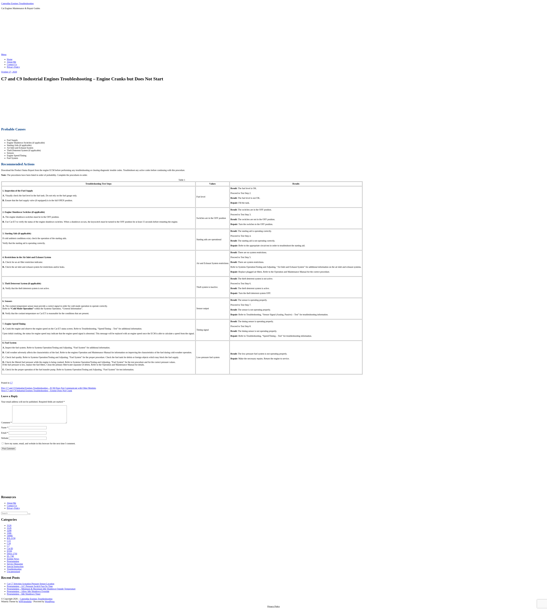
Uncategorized (13, 571)
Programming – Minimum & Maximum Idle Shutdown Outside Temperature (41, 589)
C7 (11, 383)
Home (9, 59)
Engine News (13, 559)
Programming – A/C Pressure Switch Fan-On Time (30, 586)
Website (4, 438)
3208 (9, 530)
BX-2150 (11, 538)
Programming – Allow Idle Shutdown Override (28, 591)
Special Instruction (15, 566)
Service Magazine (15, 564)
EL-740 (10, 556)
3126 (9, 525)
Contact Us (12, 64)
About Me (11, 62)
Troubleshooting (14, 569)
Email (4, 433)
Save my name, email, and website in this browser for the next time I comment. (40, 443)
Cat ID (10, 548)
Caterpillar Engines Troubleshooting (17, 3)
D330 (9, 551)
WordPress (50, 601)
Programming (13, 561)
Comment (6, 422)
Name (4, 427)
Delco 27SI (12, 553)
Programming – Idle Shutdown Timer (23, 594)
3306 (9, 533)
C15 (9, 541)
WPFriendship (25, 601)
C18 (9, 543)
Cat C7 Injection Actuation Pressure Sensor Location (30, 583)
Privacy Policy (13, 67)
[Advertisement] (273, 32)
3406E (10, 535)
